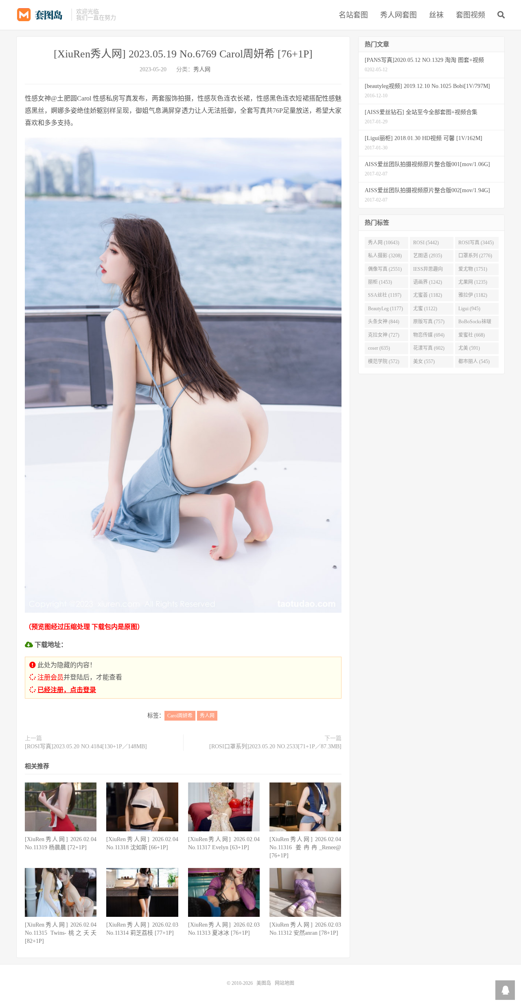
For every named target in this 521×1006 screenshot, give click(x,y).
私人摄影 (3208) (385, 256)
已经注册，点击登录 (66, 689)
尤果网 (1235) (472, 282)
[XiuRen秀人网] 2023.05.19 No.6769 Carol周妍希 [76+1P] (183, 54)
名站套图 (353, 15)
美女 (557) (424, 361)
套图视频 (470, 15)
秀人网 (201, 69)
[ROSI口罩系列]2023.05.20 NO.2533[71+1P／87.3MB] (275, 746)
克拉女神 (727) (383, 335)
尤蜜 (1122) (425, 308)
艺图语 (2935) (427, 256)
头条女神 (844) (383, 321)
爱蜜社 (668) (471, 335)
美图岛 (41, 14)
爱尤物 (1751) (472, 269)
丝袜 (436, 15)
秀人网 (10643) (383, 242)
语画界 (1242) (427, 282)
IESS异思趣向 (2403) (428, 270)
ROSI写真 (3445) (476, 242)
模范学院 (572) (383, 361)
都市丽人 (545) (474, 361)
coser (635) (379, 348)
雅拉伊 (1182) (472, 295)
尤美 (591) (469, 348)
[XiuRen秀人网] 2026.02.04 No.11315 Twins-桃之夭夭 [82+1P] (60, 933)
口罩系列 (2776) (475, 256)
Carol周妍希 (180, 716)
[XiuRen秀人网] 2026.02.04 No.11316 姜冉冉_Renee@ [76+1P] (305, 847)
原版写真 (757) (428, 321)
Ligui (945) (469, 308)
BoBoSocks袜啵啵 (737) (474, 323)
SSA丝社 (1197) (384, 295)
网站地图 (284, 983)
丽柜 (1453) (380, 282)
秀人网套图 (398, 15)
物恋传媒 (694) (428, 335)
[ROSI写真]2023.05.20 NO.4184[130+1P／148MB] (86, 746)
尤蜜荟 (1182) (427, 295)
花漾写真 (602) (428, 348)
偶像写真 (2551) (385, 269)
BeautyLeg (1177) (385, 308)
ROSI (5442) (426, 242)
